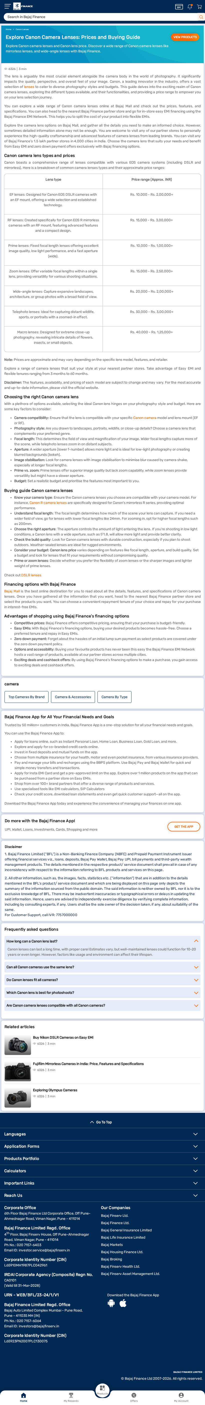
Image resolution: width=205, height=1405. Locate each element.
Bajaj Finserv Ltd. (114, 1216)
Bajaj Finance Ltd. (115, 1223)
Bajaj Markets (112, 1245)
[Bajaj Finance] (23, 6)
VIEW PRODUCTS (185, 37)
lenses (29, 87)
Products (102, 1393)
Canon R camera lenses (48, 503)
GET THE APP (183, 826)
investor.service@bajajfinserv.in (44, 1250)
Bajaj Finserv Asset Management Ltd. (130, 1274)
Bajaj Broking (111, 1259)
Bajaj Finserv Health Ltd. (120, 1266)
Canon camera (144, 418)
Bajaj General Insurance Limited (126, 1230)
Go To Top (104, 1122)
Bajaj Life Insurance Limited (123, 1237)
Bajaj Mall (12, 591)
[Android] (111, 1304)
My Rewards (71, 1400)
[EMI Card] (179, 7)
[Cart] (199, 7)
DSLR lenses (31, 575)
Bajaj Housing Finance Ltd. (122, 1252)
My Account (181, 1400)
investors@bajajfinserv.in (39, 1326)
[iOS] (123, 1304)
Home (23, 1400)
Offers (134, 1400)
